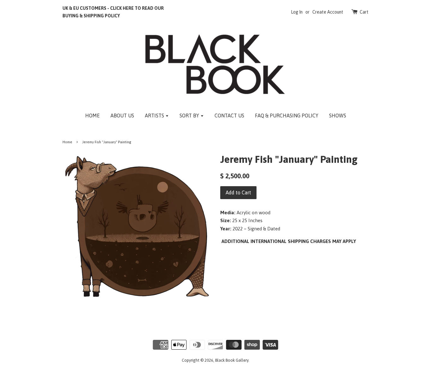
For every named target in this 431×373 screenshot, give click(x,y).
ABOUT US (122, 115)
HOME (92, 115)
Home (67, 142)
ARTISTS (155, 115)
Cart (364, 12)
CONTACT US (229, 115)
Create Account (327, 12)
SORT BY (190, 115)
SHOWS (337, 115)
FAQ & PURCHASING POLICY (286, 115)
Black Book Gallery (231, 360)
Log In (297, 12)
